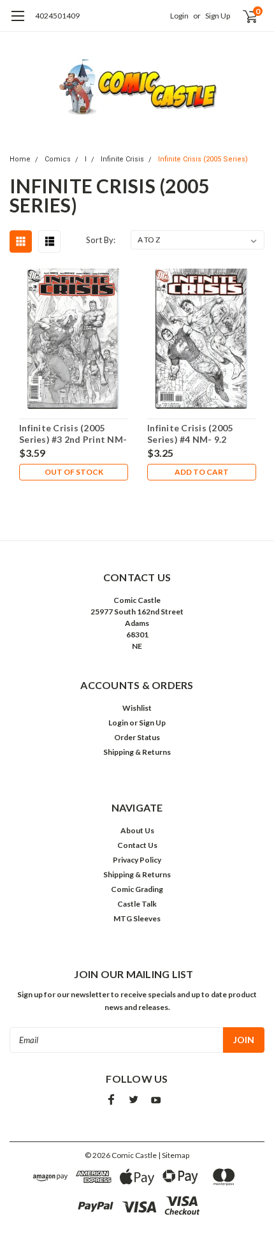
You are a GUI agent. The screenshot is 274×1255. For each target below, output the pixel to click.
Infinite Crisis (122, 159)
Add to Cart (202, 472)
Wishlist (137, 708)
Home (20, 159)
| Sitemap (173, 1155)
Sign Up (217, 15)
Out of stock (74, 472)
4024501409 (57, 15)
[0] (242, 16)
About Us (137, 830)
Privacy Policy (137, 860)
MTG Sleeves (137, 918)
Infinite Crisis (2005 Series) (203, 159)
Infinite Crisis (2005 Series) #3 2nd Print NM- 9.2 (73, 433)
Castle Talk (137, 904)
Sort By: (100, 240)
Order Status (137, 737)
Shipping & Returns (137, 752)
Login (179, 15)
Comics (58, 159)
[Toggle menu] (17, 22)
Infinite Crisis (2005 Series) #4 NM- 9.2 (190, 433)
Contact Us (137, 845)
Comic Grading (137, 889)
